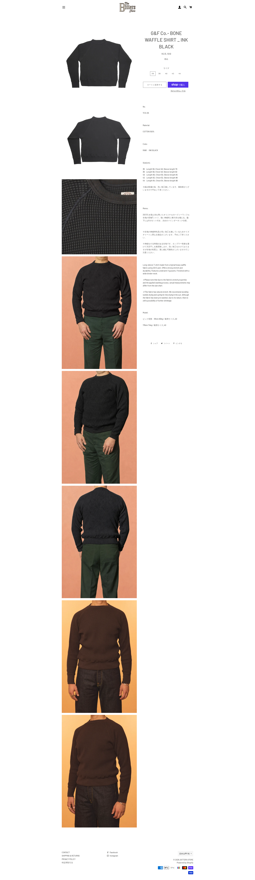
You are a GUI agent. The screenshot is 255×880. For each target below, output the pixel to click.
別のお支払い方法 (178, 91)
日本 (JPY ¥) (184, 853)
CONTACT (66, 852)
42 (173, 73)
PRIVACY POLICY (68, 859)
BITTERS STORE (186, 860)
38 (159, 73)
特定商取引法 (67, 862)
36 (153, 73)
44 (180, 73)
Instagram (113, 856)
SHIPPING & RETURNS (71, 856)
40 (166, 73)
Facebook (113, 852)
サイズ (166, 68)
